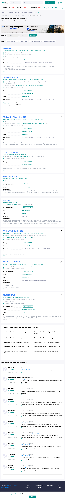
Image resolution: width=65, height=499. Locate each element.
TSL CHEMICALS (9, 295)
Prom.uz (15, 485)
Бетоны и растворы (18, 178)
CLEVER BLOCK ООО (10, 152)
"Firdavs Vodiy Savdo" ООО (13, 231)
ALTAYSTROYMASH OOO (27, 401)
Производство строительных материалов (12, 15)
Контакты (50, 485)
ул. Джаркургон (27, 237)
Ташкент (18, 85)
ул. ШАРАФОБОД (40, 123)
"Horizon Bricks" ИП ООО (27, 390)
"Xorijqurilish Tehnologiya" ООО (14, 117)
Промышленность (14, 12)
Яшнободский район (16, 237)
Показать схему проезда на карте (14, 57)
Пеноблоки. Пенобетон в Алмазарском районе (16, 338)
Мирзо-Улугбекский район (24, 156)
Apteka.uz (10, 485)
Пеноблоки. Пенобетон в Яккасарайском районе (17, 357)
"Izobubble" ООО (25, 369)
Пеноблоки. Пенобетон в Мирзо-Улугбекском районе (46, 332)
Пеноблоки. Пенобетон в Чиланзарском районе (47, 346)
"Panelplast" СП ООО (10, 77)
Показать (30, 90)
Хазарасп (31, 266)
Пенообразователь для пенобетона (17, 41)
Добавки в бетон (8, 297)
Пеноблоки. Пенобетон (33, 79)
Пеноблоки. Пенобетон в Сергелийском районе (47, 342)
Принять (32, 35)
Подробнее (47, 8)
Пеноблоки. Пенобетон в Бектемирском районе (47, 338)
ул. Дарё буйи (39, 85)
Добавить (51, 2)
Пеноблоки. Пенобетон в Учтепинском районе (16, 346)
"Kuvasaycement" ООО (27, 467)
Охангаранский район (11, 204)
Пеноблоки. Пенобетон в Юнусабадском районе (47, 351)
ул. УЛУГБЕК (38, 266)
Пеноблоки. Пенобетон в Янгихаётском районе (16, 332)
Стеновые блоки (7, 154)
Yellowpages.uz (5, 487)
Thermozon (7, 48)
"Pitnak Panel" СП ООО (11, 262)
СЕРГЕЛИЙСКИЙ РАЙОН (27, 85)
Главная (3, 12)
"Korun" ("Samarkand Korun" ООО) (30, 434)
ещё (44, 50)
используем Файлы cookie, (14, 493)
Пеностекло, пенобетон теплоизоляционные (42, 41)
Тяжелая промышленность (29, 12)
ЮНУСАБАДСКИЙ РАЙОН (29, 123)
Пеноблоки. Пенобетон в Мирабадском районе (16, 342)
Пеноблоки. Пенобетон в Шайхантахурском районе (16, 351)
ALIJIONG (6, 200)
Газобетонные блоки (18, 154)
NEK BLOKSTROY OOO (11, 176)
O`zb (60, 2)
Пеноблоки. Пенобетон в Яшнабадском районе (47, 357)
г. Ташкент (8, 237)
